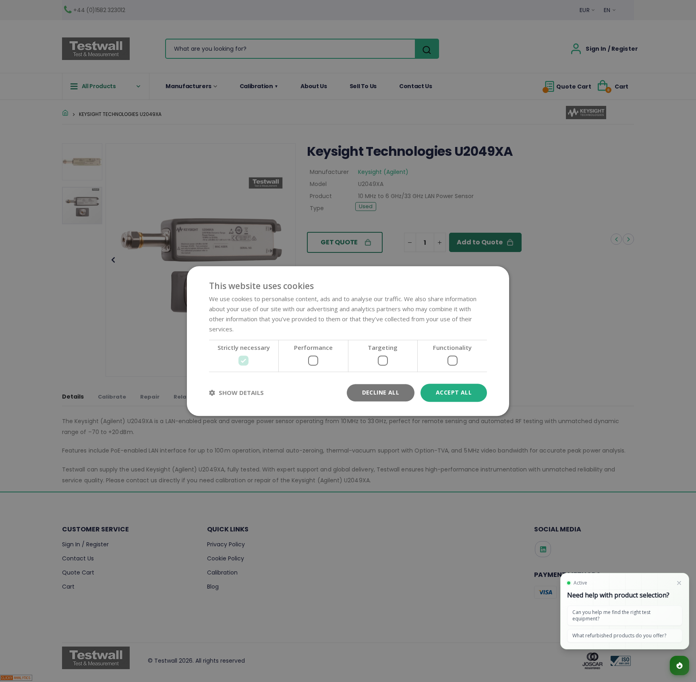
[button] (236, 392)
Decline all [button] (380, 392)
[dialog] (348, 341)
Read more (250, 329)
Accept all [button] (454, 392)
